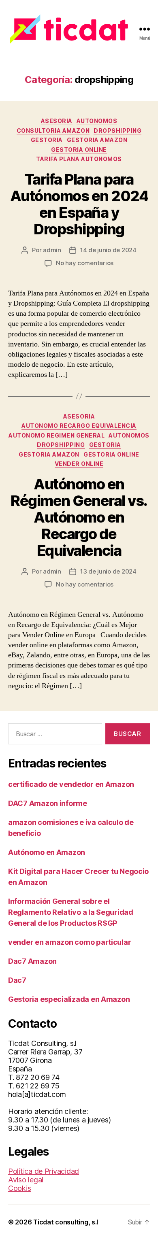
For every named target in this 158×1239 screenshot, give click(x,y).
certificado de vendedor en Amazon (71, 784)
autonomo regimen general (57, 435)
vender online (79, 463)
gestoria (47, 139)
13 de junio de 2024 (108, 571)
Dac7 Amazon (32, 961)
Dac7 (17, 980)
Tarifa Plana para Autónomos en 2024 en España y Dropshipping (79, 204)
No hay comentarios (84, 263)
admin (52, 250)
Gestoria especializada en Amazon (69, 999)
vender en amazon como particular (69, 942)
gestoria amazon (97, 139)
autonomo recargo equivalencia (79, 425)
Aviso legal (25, 1179)
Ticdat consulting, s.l (65, 1222)
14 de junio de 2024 (108, 250)
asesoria (57, 120)
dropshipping (117, 130)
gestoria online (79, 149)
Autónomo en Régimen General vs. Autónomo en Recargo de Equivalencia (79, 517)
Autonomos (97, 120)
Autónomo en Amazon (46, 852)
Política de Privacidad (43, 1171)
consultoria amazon (53, 130)
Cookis (19, 1188)
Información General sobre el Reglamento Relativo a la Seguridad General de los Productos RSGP (70, 912)
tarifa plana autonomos (79, 158)
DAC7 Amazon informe (47, 803)
